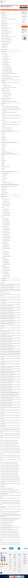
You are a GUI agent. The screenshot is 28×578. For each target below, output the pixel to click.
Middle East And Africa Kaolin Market (11, 4)
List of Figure (24, 18)
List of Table (23, 16)
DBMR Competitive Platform (24, 563)
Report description (23, 13)
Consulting (25, 558)
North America (10, 562)
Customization (24, 24)
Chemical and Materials (4, 4)
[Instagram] (7, 564)
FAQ (19, 572)
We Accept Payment (6, 576)
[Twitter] (2, 564)
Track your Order (19, 561)
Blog (15, 559)
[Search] (26, 1)
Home (1, 4)
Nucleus (25, 556)
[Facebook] (4, 564)
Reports (25, 557)
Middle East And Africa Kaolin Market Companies (24, 32)
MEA (10, 566)
